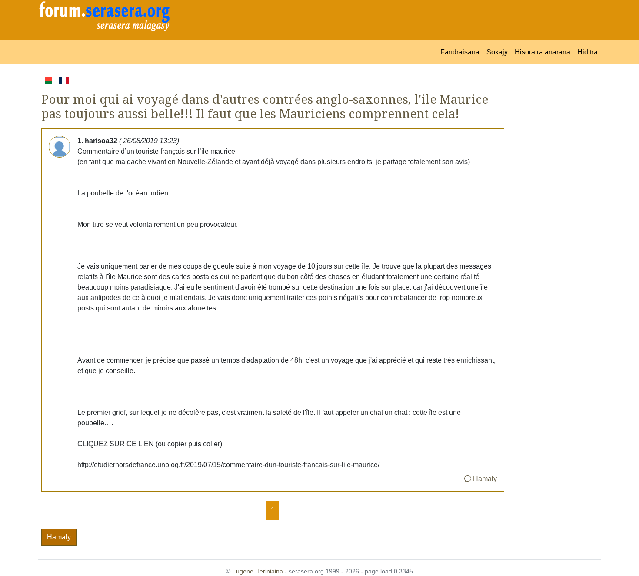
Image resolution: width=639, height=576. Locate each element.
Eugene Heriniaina (257, 571)
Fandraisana (459, 52)
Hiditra (587, 52)
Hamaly (484, 478)
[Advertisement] (553, 205)
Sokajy (497, 52)
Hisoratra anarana (542, 52)
